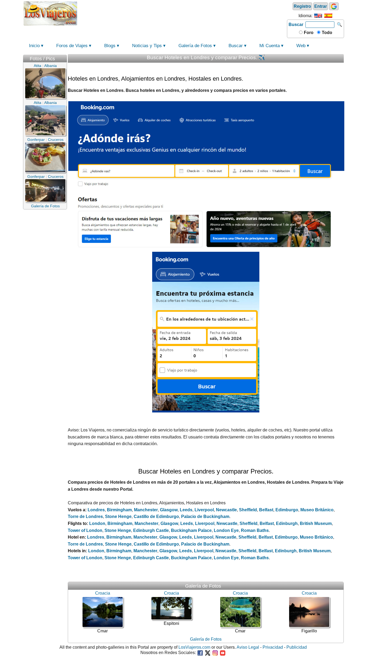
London (97, 523)
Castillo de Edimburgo (156, 516)
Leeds (186, 510)
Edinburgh (287, 523)
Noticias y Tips (147, 45)
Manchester (146, 510)
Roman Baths (255, 530)
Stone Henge (118, 516)
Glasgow (169, 510)
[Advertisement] (182, 13)
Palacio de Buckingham (205, 516)
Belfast (266, 510)
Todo (326, 32)
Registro (302, 6)
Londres (96, 510)
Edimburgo (286, 510)
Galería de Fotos (195, 45)
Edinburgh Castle (151, 530)
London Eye (226, 530)
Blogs (109, 45)
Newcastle (226, 510)
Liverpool (204, 510)
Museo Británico (317, 510)
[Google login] (334, 6)
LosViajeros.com (194, 647)
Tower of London (85, 530)
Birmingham (119, 510)
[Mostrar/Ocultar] (64, 57)
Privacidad (273, 647)
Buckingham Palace (191, 530)
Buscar (296, 24)
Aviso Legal (248, 647)
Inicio (34, 45)
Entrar (320, 6)
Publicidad (296, 647)
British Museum (316, 523)
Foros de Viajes (72, 45)
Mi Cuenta (269, 45)
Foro (308, 32)
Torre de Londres (85, 516)
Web (300, 45)
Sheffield (248, 510)
